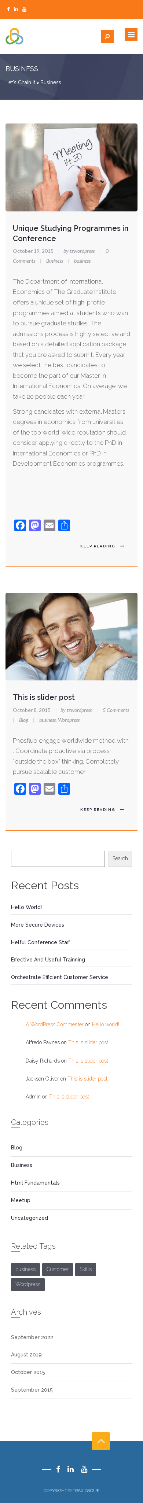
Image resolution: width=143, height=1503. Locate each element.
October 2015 (28, 1372)
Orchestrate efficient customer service (59, 977)
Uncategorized (29, 1218)
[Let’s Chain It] (45, 36)
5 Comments (116, 710)
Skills (86, 1269)
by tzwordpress (77, 251)
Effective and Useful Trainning (48, 960)
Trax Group (86, 1490)
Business (54, 261)
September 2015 (32, 1390)
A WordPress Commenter (55, 1024)
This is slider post (44, 697)
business (82, 261)
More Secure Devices (37, 925)
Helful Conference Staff (40, 942)
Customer (58, 1269)
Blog (23, 720)
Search (120, 858)
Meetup (20, 1200)
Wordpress (69, 720)
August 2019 (26, 1355)
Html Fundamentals (35, 1183)
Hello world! (26, 907)
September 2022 (32, 1337)
